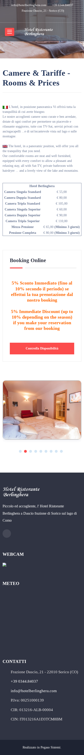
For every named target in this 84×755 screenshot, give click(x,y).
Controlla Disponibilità (42, 348)
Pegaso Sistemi (50, 747)
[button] (20, 451)
